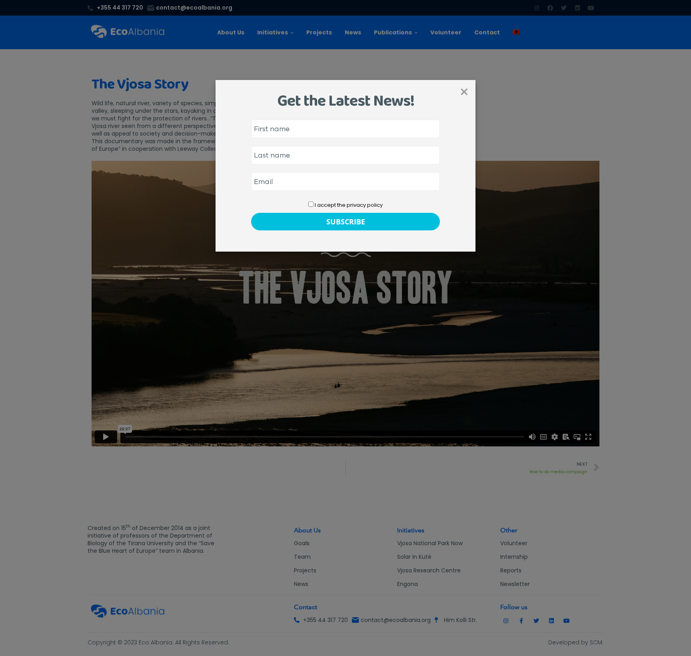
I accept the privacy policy (348, 205)
